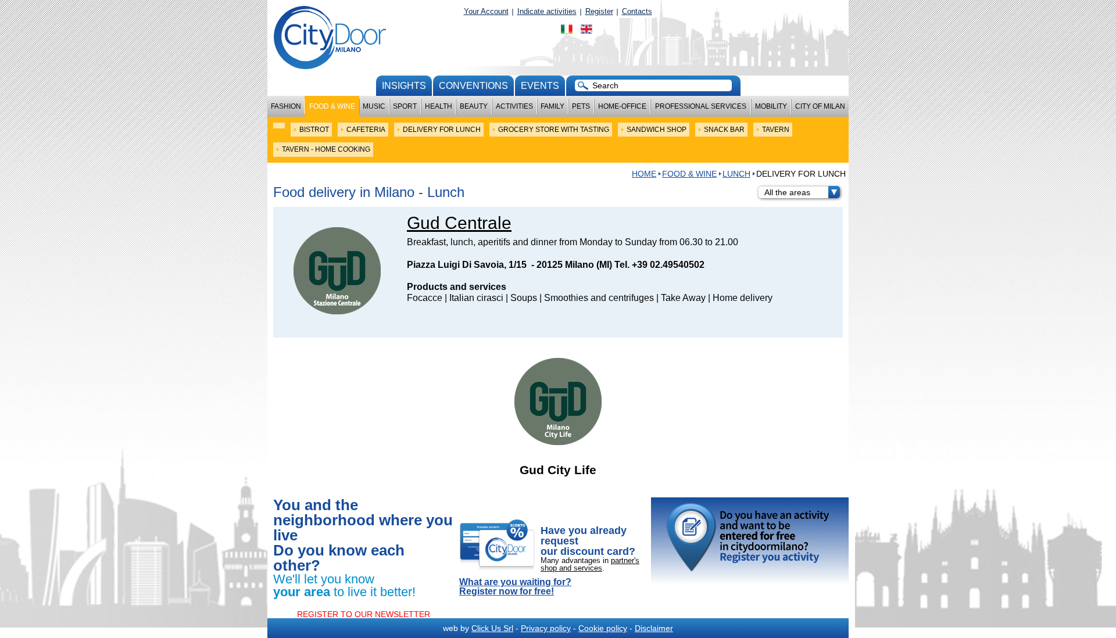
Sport (405, 106)
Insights (404, 86)
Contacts (637, 11)
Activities (514, 106)
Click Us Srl (492, 628)
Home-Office (622, 106)
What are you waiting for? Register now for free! (515, 587)
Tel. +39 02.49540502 (659, 265)
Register (599, 11)
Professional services (700, 106)
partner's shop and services (590, 564)
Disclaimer (654, 628)
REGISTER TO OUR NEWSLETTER (363, 614)
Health (438, 106)
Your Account (486, 11)
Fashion (286, 106)
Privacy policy (546, 628)
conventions (473, 86)
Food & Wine (332, 106)
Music (374, 106)
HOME (644, 173)
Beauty (474, 106)
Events (540, 86)
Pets (581, 106)
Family (552, 106)
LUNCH (736, 173)
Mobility (771, 106)
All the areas (787, 192)
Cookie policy (602, 628)
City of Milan (820, 106)
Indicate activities (547, 11)
